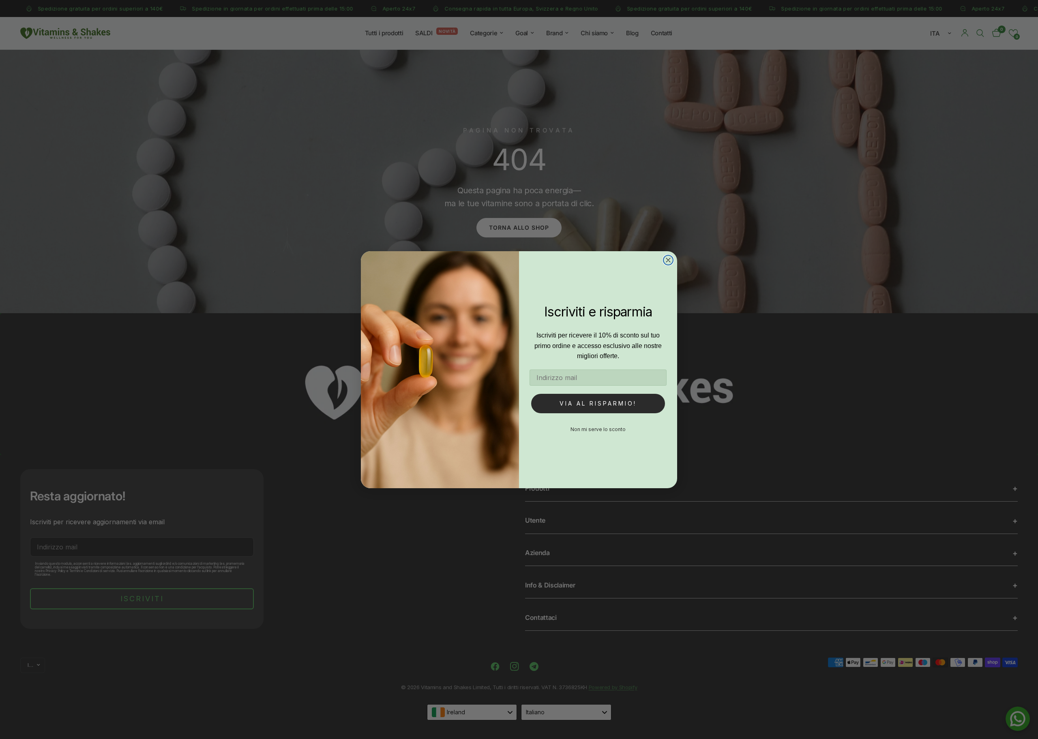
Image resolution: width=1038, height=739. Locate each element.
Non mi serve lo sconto (598, 429)
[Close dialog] (668, 260)
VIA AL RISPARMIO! (598, 403)
